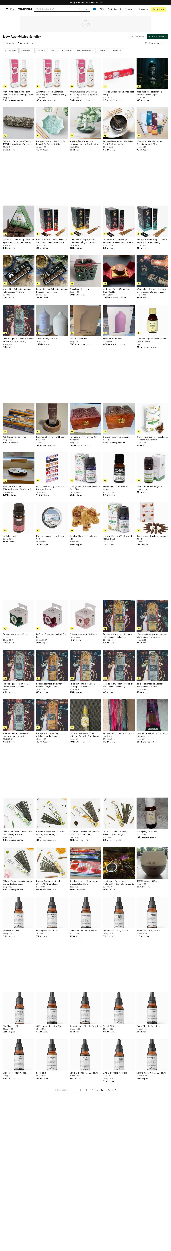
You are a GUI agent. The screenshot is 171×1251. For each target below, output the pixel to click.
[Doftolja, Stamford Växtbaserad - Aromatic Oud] (119, 518)
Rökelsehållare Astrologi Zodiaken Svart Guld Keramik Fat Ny (118, 142)
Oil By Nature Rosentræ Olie (48, 1026)
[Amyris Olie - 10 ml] (18, 912)
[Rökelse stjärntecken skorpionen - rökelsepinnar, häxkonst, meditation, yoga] (152, 616)
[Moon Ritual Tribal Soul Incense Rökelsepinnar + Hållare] (18, 271)
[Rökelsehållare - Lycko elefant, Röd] (85, 518)
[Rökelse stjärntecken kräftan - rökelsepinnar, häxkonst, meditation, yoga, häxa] (52, 665)
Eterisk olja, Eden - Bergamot (149, 486)
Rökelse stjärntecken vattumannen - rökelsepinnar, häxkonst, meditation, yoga (18, 340)
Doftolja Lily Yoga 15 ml (147, 831)
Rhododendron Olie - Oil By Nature (85, 1026)
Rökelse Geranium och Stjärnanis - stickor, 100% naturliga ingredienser (85, 833)
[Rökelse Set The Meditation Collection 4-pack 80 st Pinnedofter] (152, 123)
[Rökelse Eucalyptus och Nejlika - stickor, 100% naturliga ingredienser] (52, 813)
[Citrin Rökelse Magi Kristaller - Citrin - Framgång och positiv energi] (85, 221)
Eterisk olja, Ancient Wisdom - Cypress (116, 487)
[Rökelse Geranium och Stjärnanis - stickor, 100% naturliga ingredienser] (85, 813)
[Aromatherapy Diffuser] (52, 320)
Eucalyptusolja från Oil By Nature (151, 1073)
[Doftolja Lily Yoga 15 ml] (152, 813)
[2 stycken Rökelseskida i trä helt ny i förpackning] (152, 715)
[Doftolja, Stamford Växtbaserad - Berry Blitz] (85, 468)
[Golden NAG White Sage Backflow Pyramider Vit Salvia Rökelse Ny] (18, 221)
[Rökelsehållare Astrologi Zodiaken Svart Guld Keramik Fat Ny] (119, 123)
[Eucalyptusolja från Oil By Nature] (152, 1054)
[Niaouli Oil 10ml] (119, 1008)
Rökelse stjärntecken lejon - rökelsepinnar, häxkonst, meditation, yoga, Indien (48, 735)
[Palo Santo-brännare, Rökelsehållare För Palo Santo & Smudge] (18, 468)
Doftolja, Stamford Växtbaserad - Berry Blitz (85, 487)
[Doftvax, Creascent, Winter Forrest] (18, 616)
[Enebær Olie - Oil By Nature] (119, 912)
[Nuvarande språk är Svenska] (94, 9)
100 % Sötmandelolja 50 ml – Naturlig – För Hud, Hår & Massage (85, 734)
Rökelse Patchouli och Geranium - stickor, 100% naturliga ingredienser (18, 882)
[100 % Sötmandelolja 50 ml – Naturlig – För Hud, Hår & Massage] (85, 715)
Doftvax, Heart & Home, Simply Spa (50, 537)
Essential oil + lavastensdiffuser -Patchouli (51, 438)
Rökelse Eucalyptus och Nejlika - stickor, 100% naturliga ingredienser (50, 833)
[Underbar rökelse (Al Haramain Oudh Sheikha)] (119, 271)
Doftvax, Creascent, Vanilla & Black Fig (52, 635)
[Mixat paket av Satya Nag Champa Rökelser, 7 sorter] (52, 468)
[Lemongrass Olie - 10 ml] (52, 912)
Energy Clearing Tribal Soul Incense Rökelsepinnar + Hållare (52, 290)
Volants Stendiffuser (79, 338)
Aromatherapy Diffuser (46, 338)
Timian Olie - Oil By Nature (148, 1026)
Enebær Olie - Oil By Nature (115, 930)
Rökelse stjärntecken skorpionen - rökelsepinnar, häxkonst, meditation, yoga (152, 635)
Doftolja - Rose (10, 536)
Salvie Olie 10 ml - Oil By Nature (84, 1073)
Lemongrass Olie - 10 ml (46, 930)
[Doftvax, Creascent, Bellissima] (85, 616)
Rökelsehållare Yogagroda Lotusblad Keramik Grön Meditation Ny (85, 143)
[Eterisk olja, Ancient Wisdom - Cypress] (119, 468)
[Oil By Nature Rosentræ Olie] (52, 1008)
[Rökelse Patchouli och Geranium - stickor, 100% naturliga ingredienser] (18, 863)
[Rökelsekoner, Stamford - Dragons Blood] (152, 518)
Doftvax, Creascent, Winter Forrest (15, 635)
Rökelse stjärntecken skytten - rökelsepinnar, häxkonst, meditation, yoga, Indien (16, 735)
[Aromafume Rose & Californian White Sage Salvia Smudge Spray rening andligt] (18, 73)
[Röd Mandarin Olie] (18, 1008)
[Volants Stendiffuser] (85, 320)
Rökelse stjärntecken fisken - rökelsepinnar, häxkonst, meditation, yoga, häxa (16, 685)
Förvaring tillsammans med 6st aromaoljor (83, 438)
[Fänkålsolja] (52, 1054)
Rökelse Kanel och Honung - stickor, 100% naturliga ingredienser (115, 833)
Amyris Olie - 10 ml (11, 930)
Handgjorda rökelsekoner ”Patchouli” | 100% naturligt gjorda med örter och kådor (118, 882)
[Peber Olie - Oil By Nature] (152, 912)
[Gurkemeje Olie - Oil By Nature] (85, 912)
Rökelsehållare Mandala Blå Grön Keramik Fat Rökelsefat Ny (50, 142)
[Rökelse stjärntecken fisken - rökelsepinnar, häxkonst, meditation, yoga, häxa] (18, 665)
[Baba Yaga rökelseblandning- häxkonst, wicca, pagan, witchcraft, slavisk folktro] (152, 73)
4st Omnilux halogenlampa (14, 437)
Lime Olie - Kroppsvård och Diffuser (115, 1074)
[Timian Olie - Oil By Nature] (152, 1008)
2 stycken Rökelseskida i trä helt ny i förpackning (152, 734)
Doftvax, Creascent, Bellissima (83, 634)
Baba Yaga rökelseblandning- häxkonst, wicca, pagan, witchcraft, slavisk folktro (150, 93)
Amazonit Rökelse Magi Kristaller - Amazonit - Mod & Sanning (152, 241)
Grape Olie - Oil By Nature (14, 1073)
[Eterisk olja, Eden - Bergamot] (152, 468)
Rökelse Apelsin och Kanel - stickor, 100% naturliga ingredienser (48, 882)
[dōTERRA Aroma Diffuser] (152, 863)
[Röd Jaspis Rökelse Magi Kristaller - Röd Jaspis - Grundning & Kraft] (52, 221)
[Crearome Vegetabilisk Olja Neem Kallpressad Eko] (152, 320)
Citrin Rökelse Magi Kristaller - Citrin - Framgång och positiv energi (83, 241)
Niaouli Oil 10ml (109, 1026)
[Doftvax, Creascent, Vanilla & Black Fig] (52, 616)
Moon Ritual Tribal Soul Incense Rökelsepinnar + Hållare (17, 290)
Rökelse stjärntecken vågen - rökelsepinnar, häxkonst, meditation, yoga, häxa (83, 685)
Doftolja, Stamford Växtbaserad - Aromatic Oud (118, 537)
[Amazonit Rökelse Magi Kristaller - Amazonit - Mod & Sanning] (152, 221)
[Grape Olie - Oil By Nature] (18, 1054)
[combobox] (58, 9)
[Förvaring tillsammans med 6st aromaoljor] (85, 419)
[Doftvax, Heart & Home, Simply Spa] (52, 518)
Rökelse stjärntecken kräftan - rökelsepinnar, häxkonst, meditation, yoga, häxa (49, 685)
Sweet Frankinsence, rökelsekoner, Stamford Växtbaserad (152, 438)
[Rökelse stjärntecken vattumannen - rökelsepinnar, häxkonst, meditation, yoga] (18, 320)
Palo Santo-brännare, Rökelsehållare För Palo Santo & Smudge (17, 488)
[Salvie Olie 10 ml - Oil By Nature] (85, 1054)
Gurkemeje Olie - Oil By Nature (83, 930)
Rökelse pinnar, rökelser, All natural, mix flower (119, 734)
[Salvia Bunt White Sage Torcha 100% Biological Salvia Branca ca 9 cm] (18, 123)
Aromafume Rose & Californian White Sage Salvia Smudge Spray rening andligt (18, 93)
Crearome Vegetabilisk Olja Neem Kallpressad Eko (151, 340)
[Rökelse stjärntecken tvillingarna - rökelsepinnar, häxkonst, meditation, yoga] (119, 616)
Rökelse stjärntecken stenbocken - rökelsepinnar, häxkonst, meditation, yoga (119, 685)
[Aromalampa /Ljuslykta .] (85, 271)
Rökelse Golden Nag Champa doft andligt (118, 93)
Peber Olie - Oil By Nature (148, 930)
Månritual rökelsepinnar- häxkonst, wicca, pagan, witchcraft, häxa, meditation (152, 290)
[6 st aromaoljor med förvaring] (119, 419)
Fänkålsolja (41, 1073)
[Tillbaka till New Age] (4, 43)
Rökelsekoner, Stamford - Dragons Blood (152, 537)
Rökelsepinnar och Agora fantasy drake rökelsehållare (84, 882)
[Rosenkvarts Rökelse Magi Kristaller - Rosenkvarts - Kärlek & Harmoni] (119, 221)
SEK (102, 9)
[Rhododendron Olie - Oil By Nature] (85, 1008)
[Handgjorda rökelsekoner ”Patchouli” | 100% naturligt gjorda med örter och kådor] (119, 863)
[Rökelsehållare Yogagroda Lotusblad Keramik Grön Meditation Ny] (85, 123)
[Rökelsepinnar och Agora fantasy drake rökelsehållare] (85, 863)
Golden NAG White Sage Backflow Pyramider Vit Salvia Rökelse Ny (18, 241)
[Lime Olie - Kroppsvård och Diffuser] (119, 1054)
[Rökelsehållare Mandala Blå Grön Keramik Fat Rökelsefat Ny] (52, 123)
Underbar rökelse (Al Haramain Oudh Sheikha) (116, 290)
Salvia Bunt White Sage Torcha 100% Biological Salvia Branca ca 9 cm (18, 143)
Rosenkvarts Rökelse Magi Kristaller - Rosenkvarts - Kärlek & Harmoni (118, 241)
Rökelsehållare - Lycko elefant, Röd (83, 537)
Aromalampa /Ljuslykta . (80, 289)
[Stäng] (169, 2)
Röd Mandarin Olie (11, 1026)
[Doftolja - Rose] (18, 518)
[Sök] (80, 9)
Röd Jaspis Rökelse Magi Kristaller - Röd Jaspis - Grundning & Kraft (51, 241)
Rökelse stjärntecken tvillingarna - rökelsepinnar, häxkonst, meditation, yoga (118, 635)
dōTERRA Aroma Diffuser (148, 881)
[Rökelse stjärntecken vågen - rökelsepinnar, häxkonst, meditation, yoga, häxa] (85, 665)
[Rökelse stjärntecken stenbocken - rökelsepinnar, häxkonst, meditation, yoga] (119, 665)
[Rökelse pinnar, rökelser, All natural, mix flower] (119, 715)
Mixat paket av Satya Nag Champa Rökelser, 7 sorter (51, 487)
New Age (10, 43)
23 (102, 1090)
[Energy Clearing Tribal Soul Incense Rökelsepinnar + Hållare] (52, 271)
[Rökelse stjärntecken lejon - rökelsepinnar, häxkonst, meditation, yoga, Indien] (52, 715)
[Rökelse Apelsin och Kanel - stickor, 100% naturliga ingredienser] (52, 863)
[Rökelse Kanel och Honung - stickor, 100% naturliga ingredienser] (119, 813)
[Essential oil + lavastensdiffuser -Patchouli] (52, 419)
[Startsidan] (25, 9)
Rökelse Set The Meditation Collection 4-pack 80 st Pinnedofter (149, 143)
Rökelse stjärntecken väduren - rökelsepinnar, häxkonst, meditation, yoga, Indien (151, 685)
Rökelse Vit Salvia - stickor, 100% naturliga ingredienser (17, 833)
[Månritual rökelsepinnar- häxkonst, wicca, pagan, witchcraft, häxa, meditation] (152, 271)
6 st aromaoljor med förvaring (116, 437)
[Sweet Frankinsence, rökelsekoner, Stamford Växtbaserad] (152, 419)
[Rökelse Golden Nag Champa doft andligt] (119, 73)
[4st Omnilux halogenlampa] (18, 419)
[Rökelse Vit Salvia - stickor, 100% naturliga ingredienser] (18, 813)
